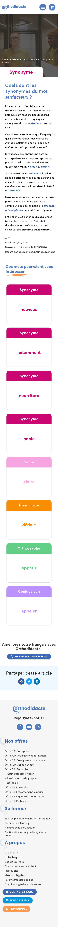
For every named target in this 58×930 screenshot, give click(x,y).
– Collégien (11, 783)
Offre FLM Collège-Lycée (19, 764)
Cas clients (11, 852)
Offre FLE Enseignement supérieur (24, 792)
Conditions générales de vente (23, 884)
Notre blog (11, 857)
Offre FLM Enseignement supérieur (25, 760)
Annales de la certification (20, 827)
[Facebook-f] (20, 727)
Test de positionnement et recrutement (28, 818)
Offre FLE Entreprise (16, 787)
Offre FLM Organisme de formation (25, 755)
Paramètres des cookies (19, 880)
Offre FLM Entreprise (17, 751)
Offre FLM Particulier (17, 769)
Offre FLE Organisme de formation (25, 796)
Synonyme (21, 72)
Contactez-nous (14, 861)
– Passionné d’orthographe (20, 778)
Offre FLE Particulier (16, 801)
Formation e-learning (17, 823)
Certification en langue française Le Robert (25, 833)
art (36, 221)
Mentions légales (14, 875)
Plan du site (11, 870)
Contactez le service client (20, 866)
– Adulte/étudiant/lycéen (19, 773)
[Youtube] (29, 727)
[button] (42, 7)
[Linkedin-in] (38, 727)
